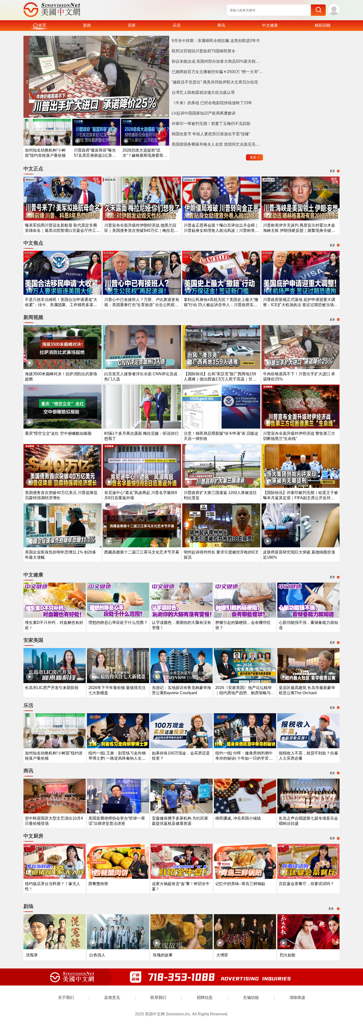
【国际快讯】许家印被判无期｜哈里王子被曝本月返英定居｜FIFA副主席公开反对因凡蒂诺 (300, 498)
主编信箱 (251, 997)
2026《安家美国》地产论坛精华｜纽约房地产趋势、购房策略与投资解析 (245, 693)
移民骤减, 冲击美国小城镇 (238, 818)
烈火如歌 (288, 955)
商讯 (221, 25)
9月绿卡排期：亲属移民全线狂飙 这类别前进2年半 (216, 41)
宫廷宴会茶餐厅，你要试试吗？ (306, 884)
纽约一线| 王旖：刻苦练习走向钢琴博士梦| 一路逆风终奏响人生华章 (117, 758)
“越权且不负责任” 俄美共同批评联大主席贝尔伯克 (215, 82)
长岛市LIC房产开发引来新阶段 (52, 688)
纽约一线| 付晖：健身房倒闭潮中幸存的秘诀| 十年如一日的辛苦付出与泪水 (244, 758)
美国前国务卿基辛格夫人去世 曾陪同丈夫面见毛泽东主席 (217, 144)
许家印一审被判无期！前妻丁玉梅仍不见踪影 (211, 123)
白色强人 (97, 955)
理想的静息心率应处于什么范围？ (118, 622)
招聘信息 (205, 997)
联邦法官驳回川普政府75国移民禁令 (203, 51)
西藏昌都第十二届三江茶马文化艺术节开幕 (141, 552)
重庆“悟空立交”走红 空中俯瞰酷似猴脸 (58, 433)
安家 (132, 25)
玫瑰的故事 (163, 955)
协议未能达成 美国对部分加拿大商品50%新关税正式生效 (217, 61)
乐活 (177, 25)
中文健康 (270, 25)
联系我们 (158, 997)
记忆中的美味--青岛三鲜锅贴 (240, 884)
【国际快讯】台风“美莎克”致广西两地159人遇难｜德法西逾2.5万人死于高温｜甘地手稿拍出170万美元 (220, 379)
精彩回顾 (322, 25)
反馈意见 (112, 997)
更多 (254, 157)
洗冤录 (32, 955)
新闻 (87, 25)
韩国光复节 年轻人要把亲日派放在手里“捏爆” (211, 134)
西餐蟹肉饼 (98, 884)
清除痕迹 (297, 997)
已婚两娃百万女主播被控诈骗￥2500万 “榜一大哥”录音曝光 (217, 72)
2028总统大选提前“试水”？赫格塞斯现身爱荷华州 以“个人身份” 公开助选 (144, 155)
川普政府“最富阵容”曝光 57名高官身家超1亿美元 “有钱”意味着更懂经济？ (95, 155)
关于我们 (66, 997)
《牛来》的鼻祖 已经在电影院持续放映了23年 (212, 103)
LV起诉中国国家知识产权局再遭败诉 (204, 113)
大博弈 (222, 955)
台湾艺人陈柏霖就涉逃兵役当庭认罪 (203, 92)
